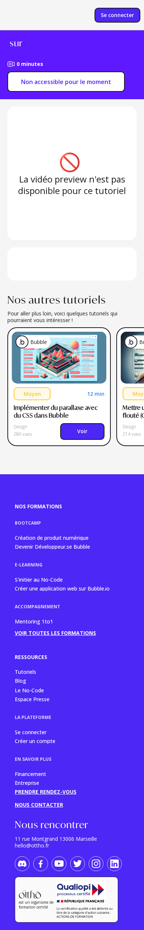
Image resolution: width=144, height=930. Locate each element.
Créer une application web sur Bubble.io (62, 588)
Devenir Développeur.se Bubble (52, 546)
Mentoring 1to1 (34, 621)
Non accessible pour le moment (66, 82)
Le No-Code (29, 690)
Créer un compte (35, 740)
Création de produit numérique (52, 537)
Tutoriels (25, 671)
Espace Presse (32, 699)
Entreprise (27, 782)
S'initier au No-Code (39, 579)
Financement (30, 773)
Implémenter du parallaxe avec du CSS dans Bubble (56, 411)
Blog (20, 680)
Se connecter (31, 732)
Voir (82, 431)
